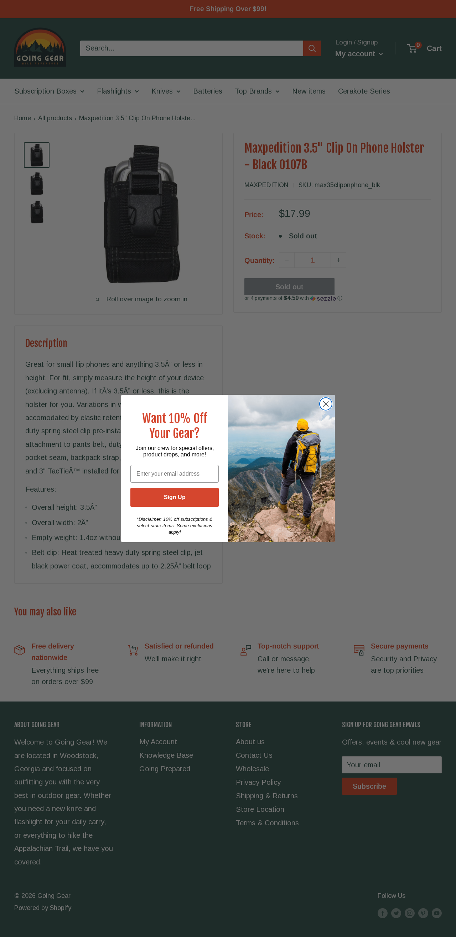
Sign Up (175, 497)
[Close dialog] (326, 404)
